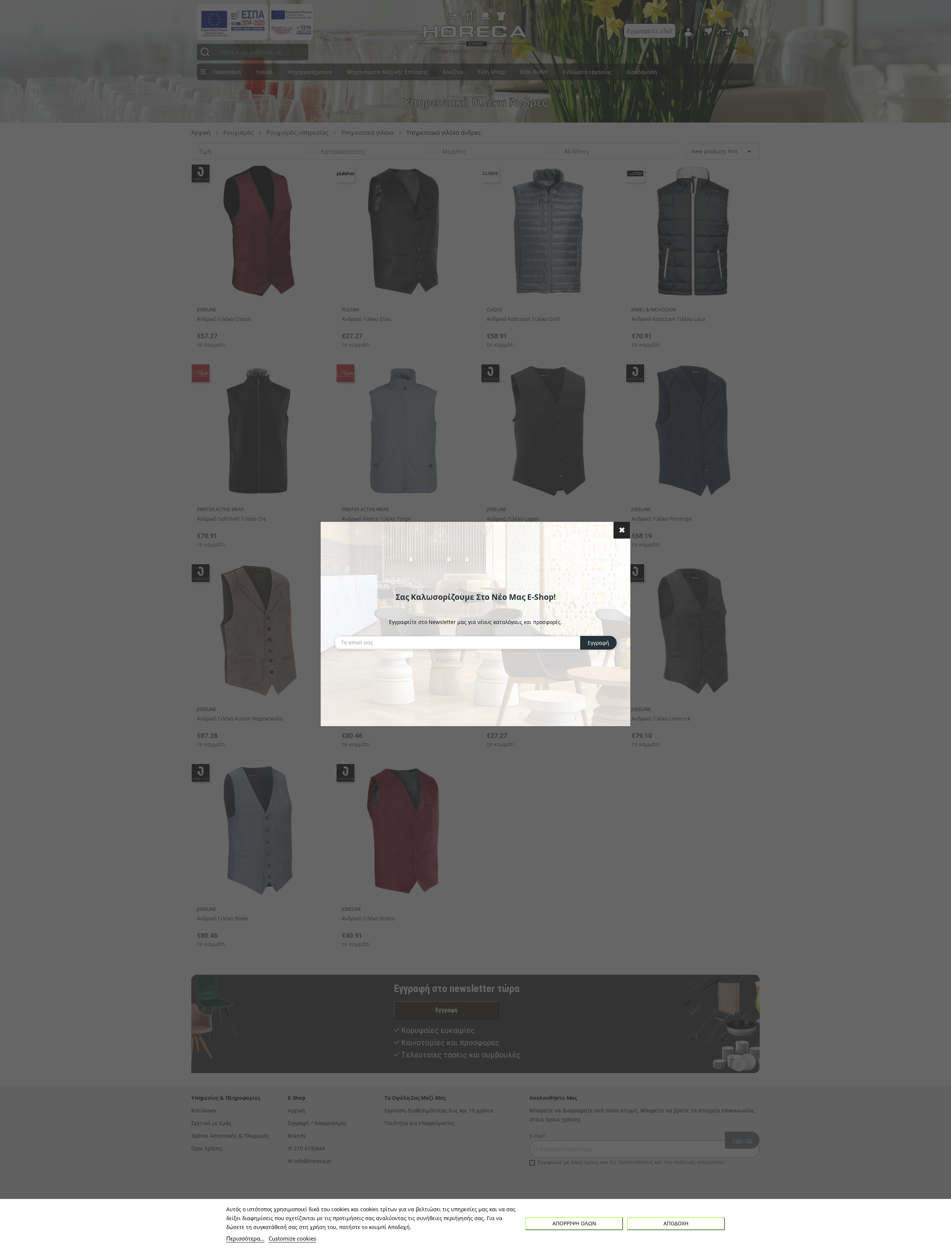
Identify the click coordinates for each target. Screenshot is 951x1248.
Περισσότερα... (245, 1238)
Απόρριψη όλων (574, 1223)
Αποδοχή (675, 1223)
